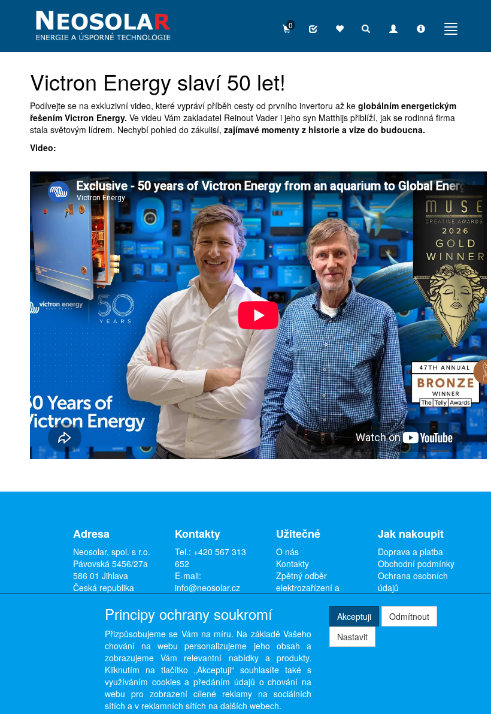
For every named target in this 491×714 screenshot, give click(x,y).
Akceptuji (354, 616)
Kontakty (292, 564)
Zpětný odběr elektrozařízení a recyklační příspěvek (315, 587)
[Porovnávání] (313, 29)
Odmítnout (409, 616)
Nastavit (352, 637)
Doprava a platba (410, 552)
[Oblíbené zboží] (339, 29)
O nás (287, 552)
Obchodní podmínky (416, 564)
